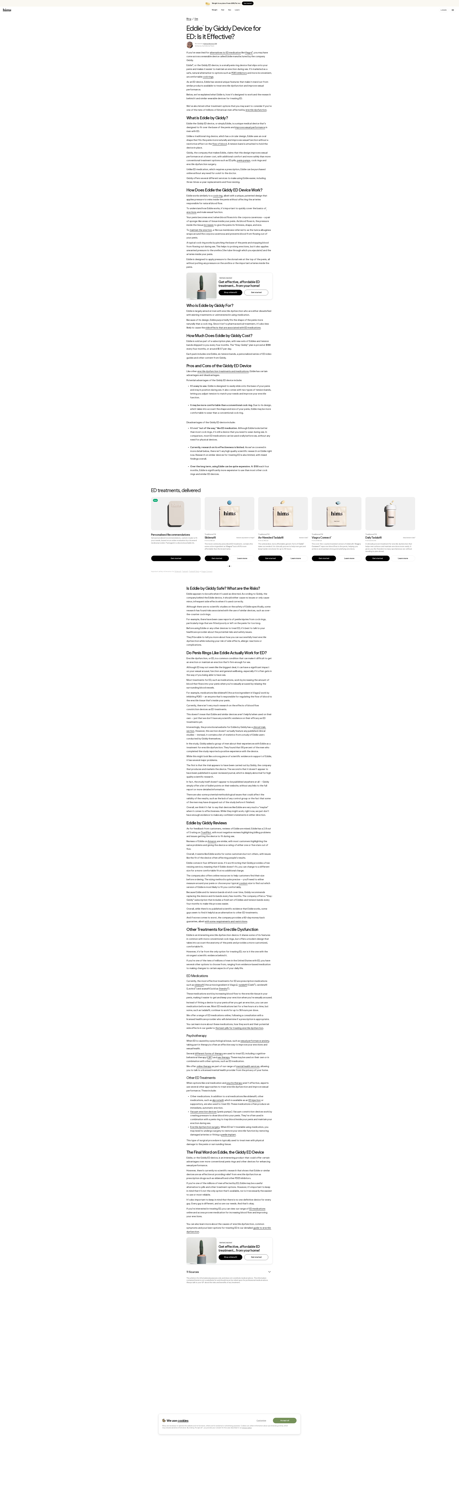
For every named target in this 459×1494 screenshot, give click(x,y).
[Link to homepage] (105, 10)
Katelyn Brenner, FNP (210, 44)
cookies (183, 1421)
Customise (261, 1420)
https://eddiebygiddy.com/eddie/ (243, 1296)
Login (444, 10)
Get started (248, 3)
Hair (222, 10)
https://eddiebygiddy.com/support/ (234, 1302)
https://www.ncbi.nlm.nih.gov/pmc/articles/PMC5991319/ (214, 1314)
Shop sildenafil (230, 292)
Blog (188, 18)
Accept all (284, 1420)
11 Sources (192, 1272)
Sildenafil (178, 571)
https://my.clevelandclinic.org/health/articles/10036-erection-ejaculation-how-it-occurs (227, 1290)
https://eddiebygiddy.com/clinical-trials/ (236, 1342)
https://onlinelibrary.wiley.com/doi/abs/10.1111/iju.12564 (212, 1336)
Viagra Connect (206, 571)
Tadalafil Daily (194, 571)
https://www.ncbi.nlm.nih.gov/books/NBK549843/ (211, 1322)
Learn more (242, 558)
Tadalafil (185, 571)
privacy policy (246, 1428)
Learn (237, 10)
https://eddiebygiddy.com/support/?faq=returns (245, 1364)
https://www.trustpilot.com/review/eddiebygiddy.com (247, 1349)
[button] (449, 530)
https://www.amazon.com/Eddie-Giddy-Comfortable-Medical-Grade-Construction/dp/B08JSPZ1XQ (228, 1356)
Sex (229, 10)
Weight (214, 10)
